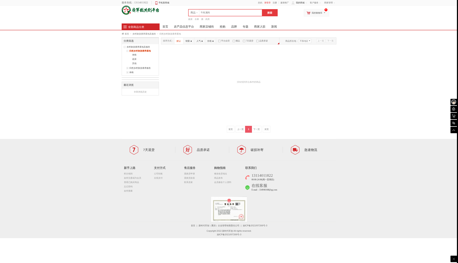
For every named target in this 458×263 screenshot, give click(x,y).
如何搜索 (128, 191)
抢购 (222, 26)
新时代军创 (227, 231)
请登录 (267, 2)
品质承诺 (263, 41)
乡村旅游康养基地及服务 (144, 34)
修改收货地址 (220, 173)
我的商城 (300, 2)
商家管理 (328, 2)
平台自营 (225, 41)
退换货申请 (189, 173)
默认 (179, 41)
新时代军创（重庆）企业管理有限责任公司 (219, 225)
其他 (134, 63)
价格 (209, 41)
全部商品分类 (136, 27)
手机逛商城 (164, 2)
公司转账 (158, 173)
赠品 (238, 41)
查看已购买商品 (131, 182)
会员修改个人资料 (222, 182)
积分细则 (128, 173)
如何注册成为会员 (132, 178)
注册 (275, 2)
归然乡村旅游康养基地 (140, 51)
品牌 (234, 26)
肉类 (207, 19)
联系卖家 (188, 182)
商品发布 (218, 178)
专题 (245, 26)
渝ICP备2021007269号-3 (255, 225)
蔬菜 (190, 19)
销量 (188, 41)
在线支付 (158, 178)
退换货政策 (189, 178)
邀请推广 (284, 2)
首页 (127, 34)
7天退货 (249, 41)
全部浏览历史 (140, 92)
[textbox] (225, 12)
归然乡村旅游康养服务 (140, 68)
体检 (134, 55)
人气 (198, 41)
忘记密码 (128, 186)
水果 (197, 19)
